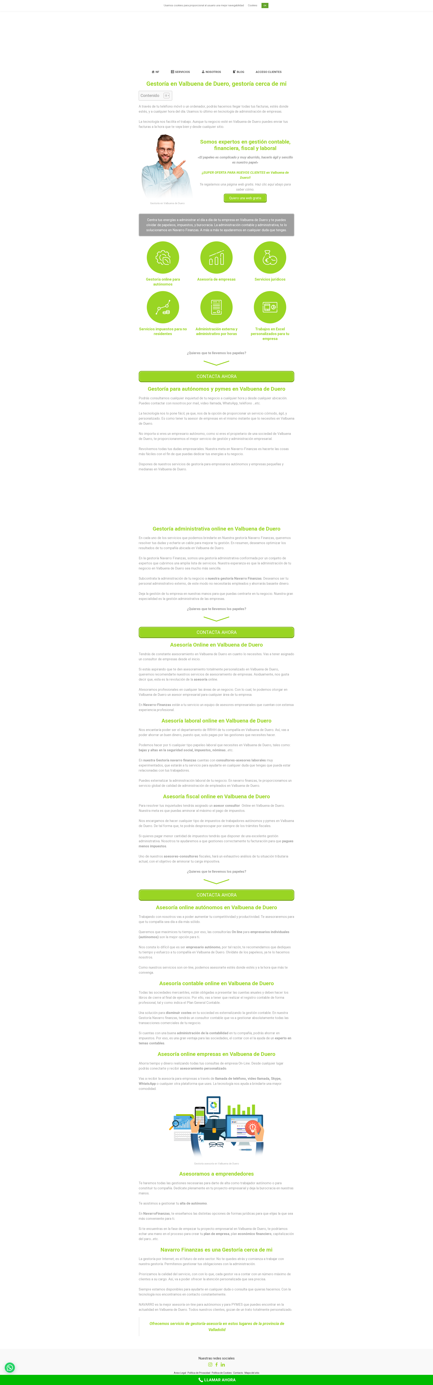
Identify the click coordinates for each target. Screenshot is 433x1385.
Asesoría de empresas (216, 279)
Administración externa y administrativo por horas (216, 331)
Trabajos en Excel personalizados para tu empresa (270, 334)
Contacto (238, 1372)
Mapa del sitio (252, 1372)
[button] (165, 95)
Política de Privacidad (199, 1372)
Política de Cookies (222, 1372)
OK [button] (265, 5)
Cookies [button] (252, 5)
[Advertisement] (216, 39)
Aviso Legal (180, 1372)
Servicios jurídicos (270, 279)
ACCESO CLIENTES (269, 72)
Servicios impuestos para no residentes (163, 331)
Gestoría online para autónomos (163, 281)
